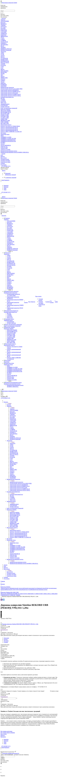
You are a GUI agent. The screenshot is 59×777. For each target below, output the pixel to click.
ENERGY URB (34, 593)
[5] (29, 617)
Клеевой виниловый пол (16, 494)
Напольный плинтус (15, 530)
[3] (29, 614)
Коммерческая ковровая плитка (18, 562)
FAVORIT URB (42, 593)
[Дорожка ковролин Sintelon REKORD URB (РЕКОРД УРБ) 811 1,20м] (19, 624)
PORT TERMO (16, 595)
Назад (9, 403)
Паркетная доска (14, 542)
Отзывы (6, 642)
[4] (29, 615)
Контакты (3, 736)
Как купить (10, 571)
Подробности (4, 629)
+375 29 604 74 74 (5, 166)
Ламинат (12, 409)
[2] (29, 613)
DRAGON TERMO (6, 593)
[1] (29, 611)
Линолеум (12, 443)
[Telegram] (4, 600)
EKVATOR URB (25, 593)
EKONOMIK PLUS (16, 593)
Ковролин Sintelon (14, 512)
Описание (6, 638)
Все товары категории (6, 731)
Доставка (6, 640)
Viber (5, 188)
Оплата (6, 639)
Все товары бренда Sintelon (8, 732)
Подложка (19, 589)
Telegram (6, 187)
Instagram (6, 185)
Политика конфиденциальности (10, 753)
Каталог (9, 404)
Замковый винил (14, 504)
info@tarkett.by (5, 180)
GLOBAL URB (50, 593)
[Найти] (2, 13)
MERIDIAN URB (7, 595)
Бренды (3, 735)
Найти (2, 757)
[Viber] (1, 600)
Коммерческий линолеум (16, 482)
